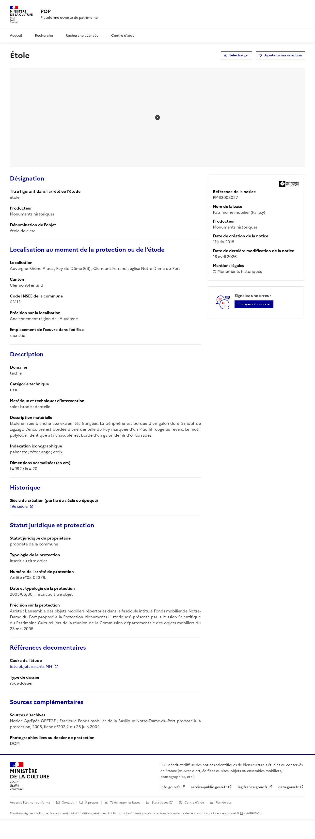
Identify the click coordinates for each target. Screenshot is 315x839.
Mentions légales (21, 813)
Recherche (44, 35)
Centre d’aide (194, 802)
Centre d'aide (122, 35)
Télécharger (239, 55)
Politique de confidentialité (54, 813)
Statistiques (160, 802)
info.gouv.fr (170, 787)
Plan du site (224, 802)
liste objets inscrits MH (31, 666)
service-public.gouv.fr (209, 787)
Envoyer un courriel (253, 304)
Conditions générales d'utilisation (99, 813)
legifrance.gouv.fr (253, 787)
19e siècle (19, 506)
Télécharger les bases (125, 802)
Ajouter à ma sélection (283, 55)
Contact (68, 802)
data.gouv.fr (288, 787)
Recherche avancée (82, 35)
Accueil (16, 35)
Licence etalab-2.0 (226, 813)
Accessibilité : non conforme (30, 802)
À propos (91, 802)
